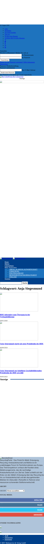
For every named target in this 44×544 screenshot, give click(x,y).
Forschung (14, 271)
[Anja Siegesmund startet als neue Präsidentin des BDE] (19, 340)
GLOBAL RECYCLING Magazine (15, 38)
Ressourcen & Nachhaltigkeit (23, 275)
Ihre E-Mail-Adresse (28, 70)
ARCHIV (3, 491)
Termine (7, 279)
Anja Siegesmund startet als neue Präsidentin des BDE (21, 344)
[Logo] (6, 258)
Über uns (7, 34)
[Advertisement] (22, 421)
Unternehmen (9, 266)
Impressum (8, 539)
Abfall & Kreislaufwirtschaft (23, 269)
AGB (6, 536)
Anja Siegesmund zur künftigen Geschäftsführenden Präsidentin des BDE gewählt (21, 372)
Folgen (39, 505)
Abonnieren (38, 515)
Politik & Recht (16, 273)
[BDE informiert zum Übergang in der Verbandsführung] (19, 311)
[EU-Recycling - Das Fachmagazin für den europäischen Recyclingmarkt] (1, 527)
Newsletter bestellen (10, 32)
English (13, 277)
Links (6, 29)
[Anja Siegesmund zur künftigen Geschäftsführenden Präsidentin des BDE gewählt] (19, 367)
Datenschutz (4, 64)
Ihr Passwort (26, 57)
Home (7, 262)
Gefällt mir (38, 500)
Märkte (7, 264)
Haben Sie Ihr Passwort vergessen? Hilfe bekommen (17, 62)
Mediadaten (8, 31)
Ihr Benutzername (28, 55)
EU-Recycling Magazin (11, 36)
